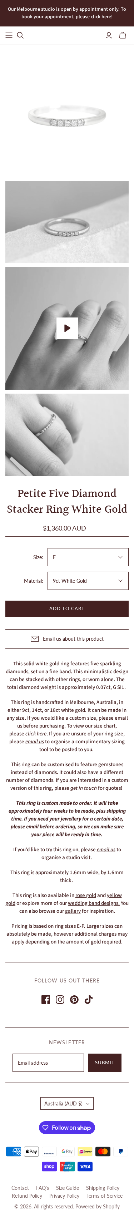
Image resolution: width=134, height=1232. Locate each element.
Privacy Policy (64, 1196)
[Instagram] (60, 999)
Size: (38, 557)
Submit (105, 1062)
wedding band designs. (94, 903)
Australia (63, 1103)
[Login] (109, 35)
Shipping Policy (102, 1188)
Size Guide (67, 1188)
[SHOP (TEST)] (9, 35)
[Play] (67, 328)
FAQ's (42, 1188)
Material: (33, 581)
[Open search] (20, 35)
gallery (73, 911)
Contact (20, 1188)
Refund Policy (27, 1196)
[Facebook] (45, 999)
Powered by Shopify (97, 1206)
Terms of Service (104, 1196)
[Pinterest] (74, 999)
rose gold (85, 895)
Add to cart (66, 608)
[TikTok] (88, 999)
